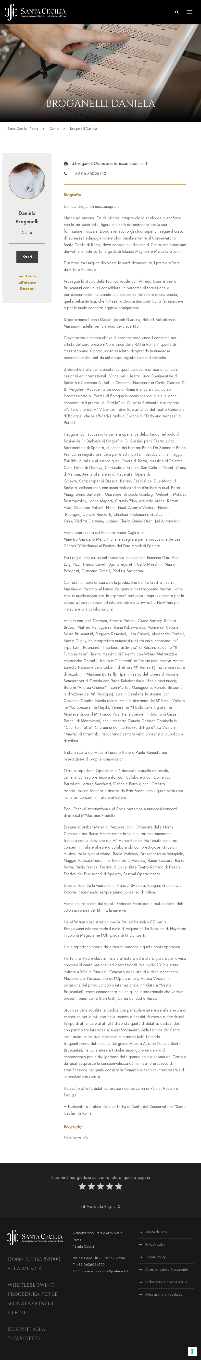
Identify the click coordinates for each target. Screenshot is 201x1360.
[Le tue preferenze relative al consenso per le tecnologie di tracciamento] (192, 1351)
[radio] (82, 1187)
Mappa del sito (156, 1232)
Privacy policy (155, 1244)
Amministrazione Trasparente (166, 1269)
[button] (176, 12)
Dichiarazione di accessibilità (166, 1282)
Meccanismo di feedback (163, 1294)
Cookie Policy (155, 1257)
